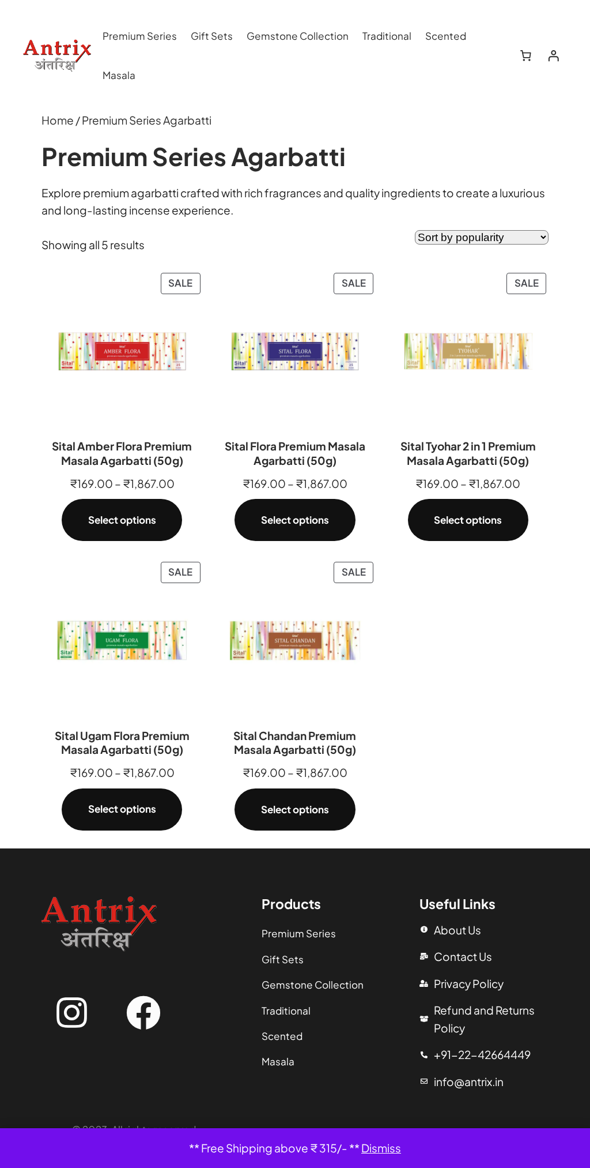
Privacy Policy (469, 983)
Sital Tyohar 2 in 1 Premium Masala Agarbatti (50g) (468, 453)
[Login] (553, 56)
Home (57, 120)
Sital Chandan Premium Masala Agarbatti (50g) (294, 742)
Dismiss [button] (381, 1148)
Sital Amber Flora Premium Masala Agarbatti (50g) (122, 453)
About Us (457, 930)
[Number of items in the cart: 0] (526, 56)
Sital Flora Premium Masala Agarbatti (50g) (295, 453)
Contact (455, 956)
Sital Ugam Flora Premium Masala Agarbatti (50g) (122, 742)
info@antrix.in (469, 1081)
